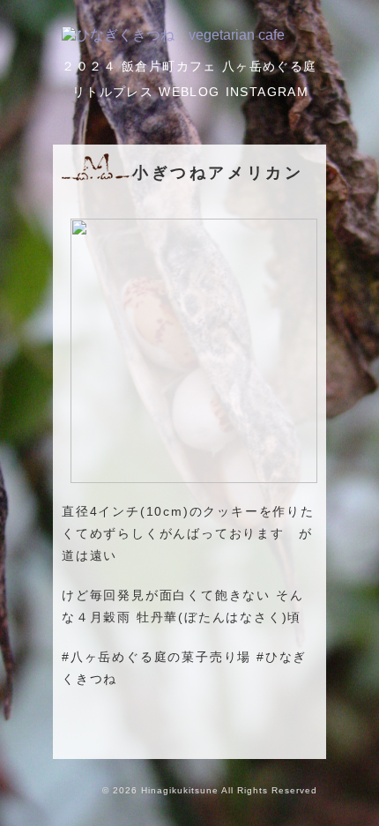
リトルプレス (112, 92)
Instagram (267, 92)
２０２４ (89, 66)
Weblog (189, 92)
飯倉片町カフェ (169, 66)
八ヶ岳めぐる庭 (269, 66)
